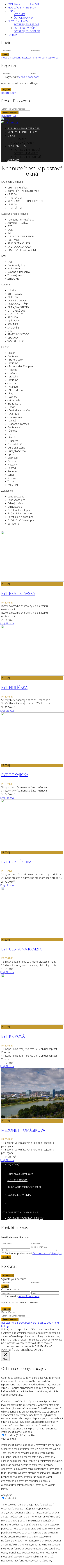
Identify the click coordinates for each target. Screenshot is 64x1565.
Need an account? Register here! (19, 57)
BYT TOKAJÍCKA (14, 774)
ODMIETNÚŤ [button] (21, 1349)
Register (6, 89)
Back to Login (8, 92)
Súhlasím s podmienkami (33, 1253)
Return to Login (9, 115)
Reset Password (9, 112)
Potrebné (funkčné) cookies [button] (16, 1432)
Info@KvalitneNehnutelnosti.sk (24, 1186)
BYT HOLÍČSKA (14, 687)
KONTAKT (13, 34)
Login (4, 54)
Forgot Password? (48, 57)
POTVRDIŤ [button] (7, 1349)
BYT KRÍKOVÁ (13, 1036)
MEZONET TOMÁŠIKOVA (23, 1130)
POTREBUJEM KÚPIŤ (25, 28)
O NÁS (11, 11)
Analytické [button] (6, 1495)
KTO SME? (19, 14)
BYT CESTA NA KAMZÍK (21, 949)
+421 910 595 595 (17, 1180)
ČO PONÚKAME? (23, 17)
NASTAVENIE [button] (35, 1349)
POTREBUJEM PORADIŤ (27, 31)
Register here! (8, 1322)
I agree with (22, 77)
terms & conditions (28, 77)
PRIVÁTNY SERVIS (17, 21)
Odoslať (6, 1257)
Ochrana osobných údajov (47, 1253)
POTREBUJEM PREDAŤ (26, 24)
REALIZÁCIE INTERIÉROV (21, 7)
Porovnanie (7, 1275)
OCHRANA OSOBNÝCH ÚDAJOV (25, 1218)
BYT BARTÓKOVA (16, 861)
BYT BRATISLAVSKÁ (18, 593)
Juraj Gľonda (7, 623)
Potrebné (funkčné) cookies (20, 1435)
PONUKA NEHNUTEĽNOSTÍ (23, 4)
